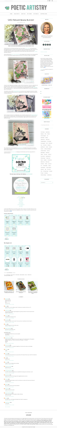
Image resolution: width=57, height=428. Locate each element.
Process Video (43, 156)
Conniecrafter (7, 310)
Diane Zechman (21, 199)
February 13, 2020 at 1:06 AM (9, 343)
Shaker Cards (48, 158)
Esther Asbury (21, 200)
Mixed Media (22, 274)
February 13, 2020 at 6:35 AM (9, 351)
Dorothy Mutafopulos (8, 370)
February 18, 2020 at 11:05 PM (9, 400)
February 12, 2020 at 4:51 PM (9, 330)
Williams (6, 384)
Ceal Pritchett (29, 174)
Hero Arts (48, 150)
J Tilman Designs (43, 158)
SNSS (26, 274)
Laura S (6, 362)
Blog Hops (13, 274)
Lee (5, 357)
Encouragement (43, 143)
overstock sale (14, 151)
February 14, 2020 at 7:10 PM (9, 364)
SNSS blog (35, 51)
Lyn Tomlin (21, 205)
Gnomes (42, 148)
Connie (6, 398)
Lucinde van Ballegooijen (21, 204)
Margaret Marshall (8, 328)
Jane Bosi (21, 201)
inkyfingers (7, 388)
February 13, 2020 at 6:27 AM (9, 347)
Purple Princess (7, 402)
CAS (47, 135)
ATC (41, 165)
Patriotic (46, 163)
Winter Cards (47, 161)
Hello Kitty (50, 171)
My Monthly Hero (48, 156)
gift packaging (43, 152)
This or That (48, 169)
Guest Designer (43, 167)
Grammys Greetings (8, 366)
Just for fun (49, 163)
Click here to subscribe (44, 51)
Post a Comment (7, 406)
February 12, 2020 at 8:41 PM (9, 336)
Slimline (42, 154)
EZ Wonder (42, 163)
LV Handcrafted (45, 165)
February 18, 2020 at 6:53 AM (9, 396)
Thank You (49, 154)
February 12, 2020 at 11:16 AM (9, 322)
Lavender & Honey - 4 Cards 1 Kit (47, 85)
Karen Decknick (21, 202)
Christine (6, 379)
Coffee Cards (47, 139)
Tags (45, 169)
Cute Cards (45, 154)
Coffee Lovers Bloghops (47, 148)
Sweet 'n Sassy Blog (21, 196)
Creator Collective (48, 167)
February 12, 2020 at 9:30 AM (9, 313)
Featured (17, 274)
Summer (49, 165)
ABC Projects (50, 143)
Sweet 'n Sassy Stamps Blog (15, 54)
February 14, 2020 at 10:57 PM (9, 368)
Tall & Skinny (47, 152)
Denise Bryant (7, 374)
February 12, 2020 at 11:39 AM (9, 326)
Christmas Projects (43, 150)
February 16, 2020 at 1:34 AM (9, 377)
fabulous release (27, 48)
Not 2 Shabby (49, 141)
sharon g (6, 315)
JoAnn (6, 306)
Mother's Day (42, 161)
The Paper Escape (45, 171)
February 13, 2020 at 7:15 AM (9, 356)
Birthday (8, 274)
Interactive (42, 169)
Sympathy (29, 274)
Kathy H (6, 349)
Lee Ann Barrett (21, 203)
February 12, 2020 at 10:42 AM (9, 318)
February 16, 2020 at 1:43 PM (9, 386)
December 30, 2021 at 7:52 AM (9, 404)
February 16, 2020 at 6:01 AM (9, 382)
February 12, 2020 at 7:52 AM (9, 308)
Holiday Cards (43, 139)
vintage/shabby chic (8, 275)
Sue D (6, 324)
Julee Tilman (18, 197)
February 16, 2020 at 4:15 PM (9, 391)
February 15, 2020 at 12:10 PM (9, 373)
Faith (47, 143)
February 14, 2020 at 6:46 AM (9, 360)
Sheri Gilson (21, 206)
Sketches (48, 133)
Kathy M (6, 353)
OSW (41, 171)
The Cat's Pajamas (43, 135)
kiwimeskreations (8, 337)
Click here (42, 69)
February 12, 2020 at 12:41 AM (9, 304)
